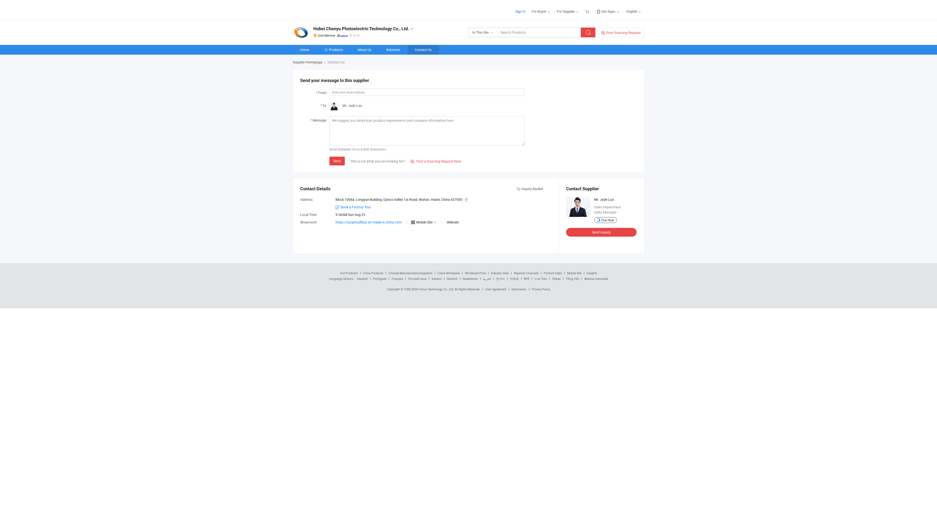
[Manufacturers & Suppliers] (324, 9)
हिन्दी (526, 279)
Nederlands (470, 279)
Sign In (520, 11)
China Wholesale (449, 273)
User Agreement (495, 289)
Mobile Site (574, 273)
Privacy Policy (541, 289)
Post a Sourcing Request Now (435, 161)
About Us (364, 49)
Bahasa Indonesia (596, 279)
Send (337, 161)
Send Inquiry (601, 232)
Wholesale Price (475, 273)
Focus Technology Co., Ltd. (437, 289)
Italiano (437, 279)
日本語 (514, 279)
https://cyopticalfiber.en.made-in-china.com (369, 222)
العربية (487, 279)
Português (380, 279)
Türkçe (556, 279)
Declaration (519, 289)
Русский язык (417, 279)
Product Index (553, 273)
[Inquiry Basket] (588, 11)
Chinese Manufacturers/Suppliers (410, 273)
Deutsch (452, 279)
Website (453, 222)
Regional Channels (526, 273)
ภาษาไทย (540, 279)
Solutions (393, 49)
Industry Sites (500, 273)
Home (304, 49)
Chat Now (607, 220)
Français (397, 279)
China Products (373, 273)
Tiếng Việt (572, 279)
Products (336, 49)
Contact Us (423, 49)
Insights (592, 273)
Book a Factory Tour (356, 207)
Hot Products (349, 273)
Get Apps (608, 11)
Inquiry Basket (532, 188)
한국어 (500, 279)
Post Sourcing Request (623, 32)
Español (362, 279)
